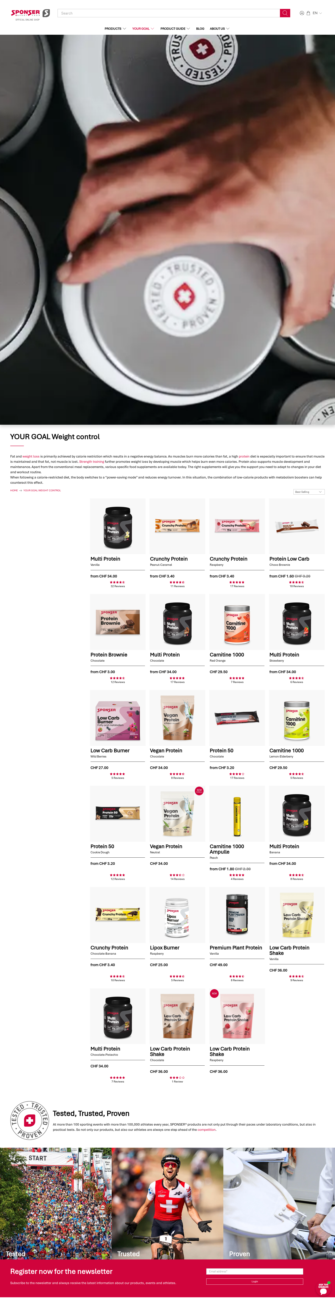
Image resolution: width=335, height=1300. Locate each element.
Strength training (91, 461)
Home (14, 490)
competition (207, 1130)
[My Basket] (308, 13)
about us (217, 29)
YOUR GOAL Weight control (42, 490)
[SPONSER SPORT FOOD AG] (30, 13)
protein (244, 456)
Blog (200, 29)
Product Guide (173, 29)
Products (113, 29)
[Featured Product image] (118, 526)
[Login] (301, 13)
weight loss (31, 456)
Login (255, 1281)
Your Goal (140, 29)
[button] (318, 13)
